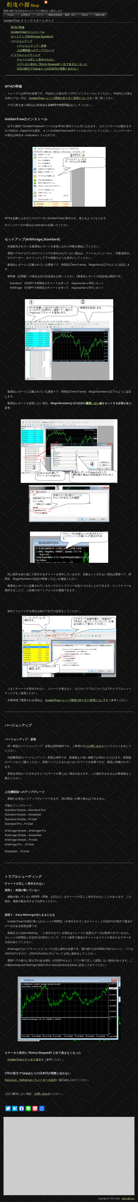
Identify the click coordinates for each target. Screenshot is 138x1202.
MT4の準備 (17, 27)
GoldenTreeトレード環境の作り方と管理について (59, 98)
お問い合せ (95, 746)
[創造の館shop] (25, 5)
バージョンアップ (21, 41)
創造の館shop (128, 1198)
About (85, 14)
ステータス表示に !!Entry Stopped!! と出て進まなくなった (52, 64)
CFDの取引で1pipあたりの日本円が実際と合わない (48, 69)
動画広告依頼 (55, 14)
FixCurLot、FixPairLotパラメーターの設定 (30, 1080)
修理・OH (70, 14)
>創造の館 (100, 14)
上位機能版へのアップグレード (36, 50)
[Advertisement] (69, 1156)
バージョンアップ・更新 (31, 46)
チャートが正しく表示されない (36, 59)
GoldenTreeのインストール (27, 32)
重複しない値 (94, 403)
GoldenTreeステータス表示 (24, 1059)
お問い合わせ (42, 1094)
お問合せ (25, 14)
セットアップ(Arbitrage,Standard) (32, 36)
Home (11, 14)
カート (40, 14)
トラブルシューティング (25, 55)
